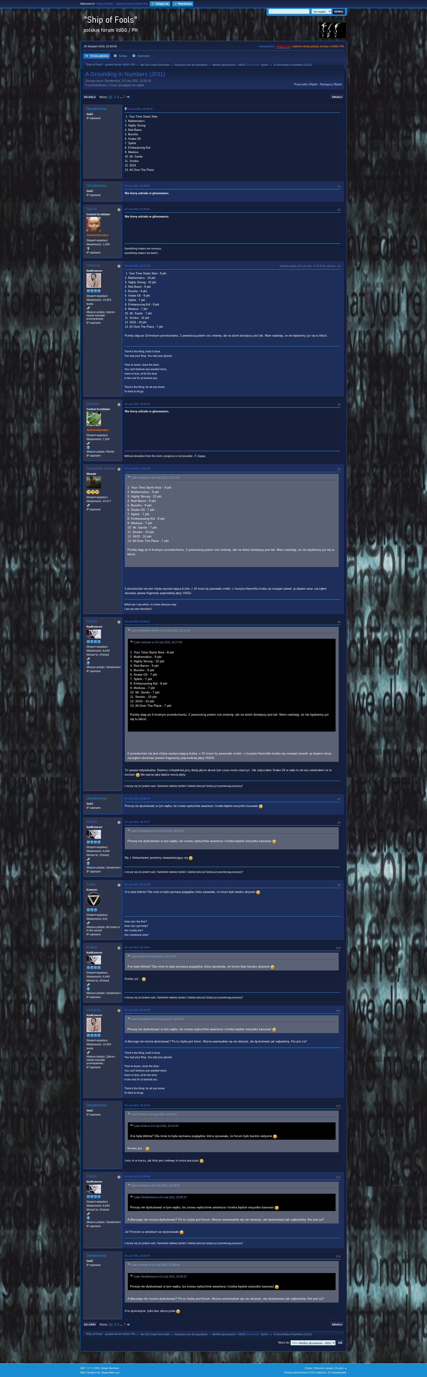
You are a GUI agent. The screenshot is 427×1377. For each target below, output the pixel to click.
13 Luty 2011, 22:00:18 (140, 109)
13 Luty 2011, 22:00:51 (137, 185)
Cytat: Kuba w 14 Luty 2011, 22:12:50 (153, 956)
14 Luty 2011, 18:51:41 (137, 404)
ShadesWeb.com (110, 1372)
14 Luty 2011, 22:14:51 (137, 947)
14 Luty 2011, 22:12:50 (137, 884)
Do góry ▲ (341, 1368)
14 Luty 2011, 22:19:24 (137, 1105)
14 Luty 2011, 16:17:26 (137, 265)
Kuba (91, 884)
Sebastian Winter (101, 468)
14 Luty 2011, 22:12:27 (137, 821)
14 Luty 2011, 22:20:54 (137, 1255)
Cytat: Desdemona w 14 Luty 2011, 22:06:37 (157, 830)
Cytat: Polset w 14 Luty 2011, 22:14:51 (154, 1114)
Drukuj (337, 97)
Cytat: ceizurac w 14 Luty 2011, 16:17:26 (155, 477)
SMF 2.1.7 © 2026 (90, 1368)
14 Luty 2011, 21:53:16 (137, 468)
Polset (92, 621)
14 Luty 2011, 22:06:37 (137, 798)
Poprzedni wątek (305, 84)
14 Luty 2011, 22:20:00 (137, 1176)
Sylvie (264, 64)
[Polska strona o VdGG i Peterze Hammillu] (88, 447)
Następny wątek (331, 84)
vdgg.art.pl (283, 46)
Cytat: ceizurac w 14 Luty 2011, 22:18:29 (155, 1185)
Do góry (90, 1324)
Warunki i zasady (323, 1368)
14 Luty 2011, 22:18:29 (137, 1010)
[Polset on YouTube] (88, 663)
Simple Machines (110, 1368)
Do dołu (90, 97)
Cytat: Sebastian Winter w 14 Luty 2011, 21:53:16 (160, 630)
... (121, 97)
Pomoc (308, 1368)
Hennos (93, 404)
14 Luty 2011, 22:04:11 (137, 621)
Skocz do (283, 1342)
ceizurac (94, 265)
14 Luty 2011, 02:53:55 (137, 209)
